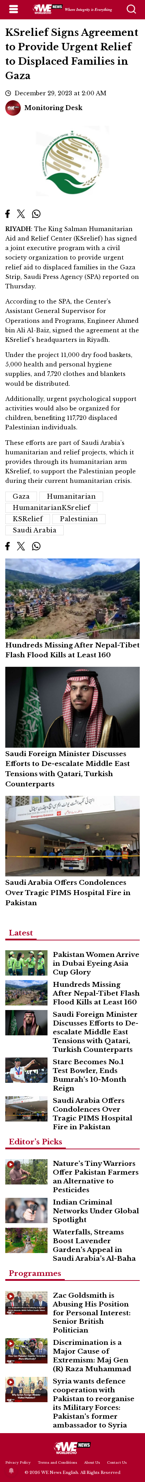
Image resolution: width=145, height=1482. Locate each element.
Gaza (21, 496)
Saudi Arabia (34, 530)
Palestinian (79, 519)
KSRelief (28, 519)
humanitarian (71, 496)
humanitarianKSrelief (51, 508)
